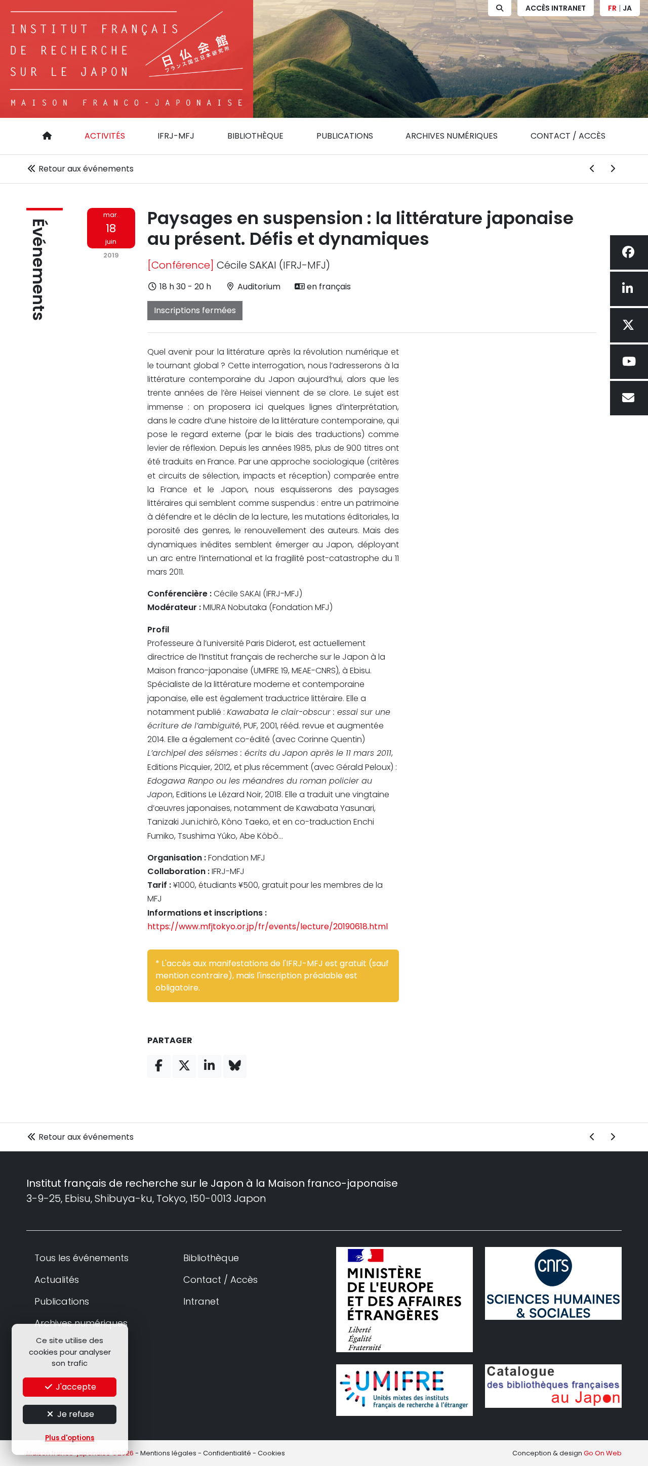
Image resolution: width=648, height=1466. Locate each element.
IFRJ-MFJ (175, 136)
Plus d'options (69, 1438)
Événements (38, 270)
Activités (105, 136)
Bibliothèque (255, 136)
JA (627, 8)
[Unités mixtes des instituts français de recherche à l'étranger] (404, 1390)
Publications (344, 136)
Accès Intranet (555, 8)
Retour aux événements (85, 169)
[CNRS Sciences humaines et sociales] (553, 1283)
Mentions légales (168, 1453)
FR (612, 8)
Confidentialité (227, 1453)
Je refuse (74, 1414)
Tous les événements (81, 1258)
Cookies (271, 1453)
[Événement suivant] (612, 169)
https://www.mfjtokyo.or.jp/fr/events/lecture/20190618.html (267, 926)
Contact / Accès (568, 136)
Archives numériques (452, 136)
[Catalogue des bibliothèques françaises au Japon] (553, 1386)
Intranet (201, 1301)
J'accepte (75, 1387)
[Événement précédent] (592, 169)
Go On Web (603, 1453)
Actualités (56, 1279)
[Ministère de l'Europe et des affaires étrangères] (404, 1299)
